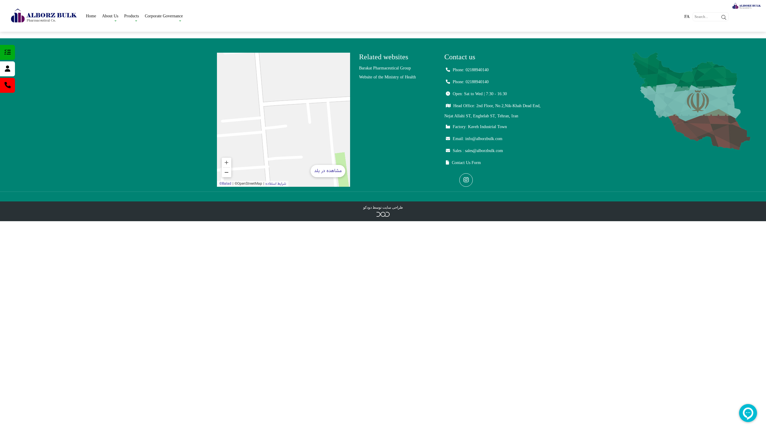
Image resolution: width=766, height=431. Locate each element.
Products (131, 16)
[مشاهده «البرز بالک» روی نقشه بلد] (283, 120)
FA (687, 16)
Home (91, 16)
